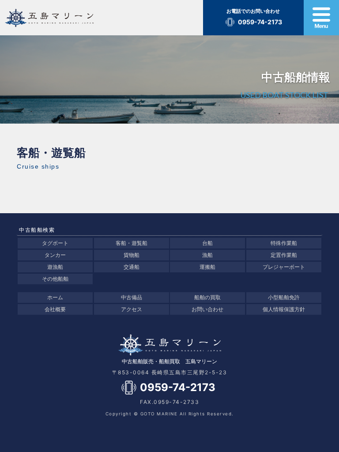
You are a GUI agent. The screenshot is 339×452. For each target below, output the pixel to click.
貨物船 (131, 255)
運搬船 (207, 267)
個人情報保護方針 (284, 309)
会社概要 (55, 309)
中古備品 (131, 297)
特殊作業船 (284, 243)
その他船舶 (55, 278)
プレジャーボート (284, 267)
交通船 (131, 267)
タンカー (55, 255)
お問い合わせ (207, 309)
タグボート (55, 243)
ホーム (55, 297)
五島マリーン (68, 17)
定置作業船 (284, 255)
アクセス (131, 309)
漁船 (207, 255)
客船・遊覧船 (131, 243)
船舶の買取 (207, 297)
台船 (207, 243)
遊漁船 (55, 267)
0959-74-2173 (260, 22)
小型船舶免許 (284, 297)
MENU (321, 17)
